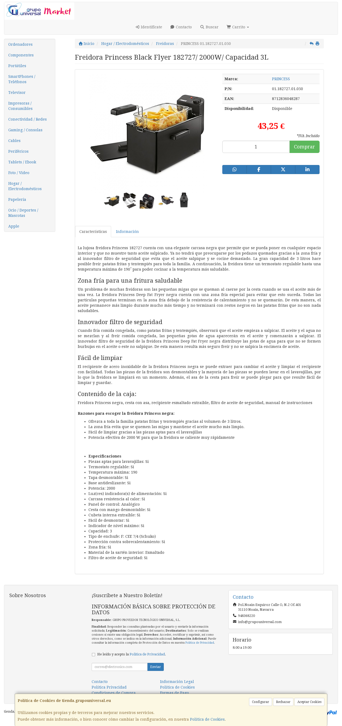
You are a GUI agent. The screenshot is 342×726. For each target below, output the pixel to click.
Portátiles (17, 66)
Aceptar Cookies (309, 702)
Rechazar (283, 702)
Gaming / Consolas (25, 130)
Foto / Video (18, 173)
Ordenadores (20, 44)
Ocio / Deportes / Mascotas (23, 213)
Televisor (17, 92)
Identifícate (151, 27)
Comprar (304, 146)
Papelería (17, 199)
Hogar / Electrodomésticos (25, 186)
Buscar (212, 27)
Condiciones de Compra (114, 693)
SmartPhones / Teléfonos (21, 79)
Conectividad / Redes (27, 119)
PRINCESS (281, 79)
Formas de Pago (174, 693)
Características (93, 231)
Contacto (183, 27)
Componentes (21, 55)
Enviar (155, 667)
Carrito (238, 27)
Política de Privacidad (199, 642)
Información (127, 231)
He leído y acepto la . (131, 654)
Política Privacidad (109, 687)
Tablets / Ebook (22, 162)
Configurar (260, 702)
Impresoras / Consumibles (20, 106)
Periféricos (18, 151)
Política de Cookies (207, 719)
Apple (13, 226)
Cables (14, 141)
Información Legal (177, 681)
